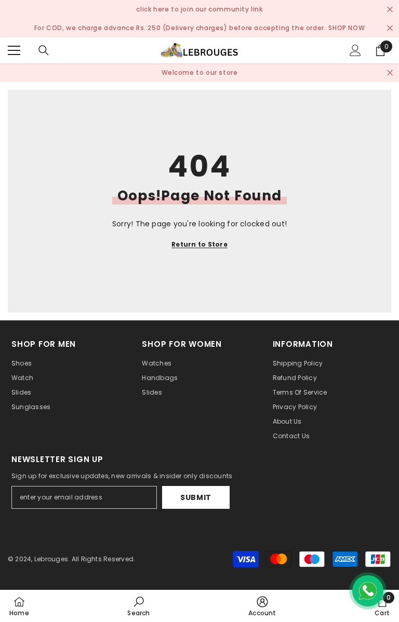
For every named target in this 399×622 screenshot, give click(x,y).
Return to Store (199, 244)
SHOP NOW (346, 27)
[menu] (14, 50)
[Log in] (355, 50)
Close (390, 9)
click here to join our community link (199, 9)
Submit (195, 497)
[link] (138, 606)
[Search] (43, 50)
